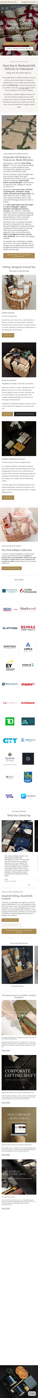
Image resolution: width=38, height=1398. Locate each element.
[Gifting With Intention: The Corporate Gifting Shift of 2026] (19, 1072)
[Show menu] (3, 8)
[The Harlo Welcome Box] (19, 1177)
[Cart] (35, 8)
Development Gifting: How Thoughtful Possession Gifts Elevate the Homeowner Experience (19, 1038)
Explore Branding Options (25, 414)
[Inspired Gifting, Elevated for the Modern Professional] (19, 1124)
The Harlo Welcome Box (8, 1197)
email (26, 88)
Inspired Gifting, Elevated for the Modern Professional (16, 1144)
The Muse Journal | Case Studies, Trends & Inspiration (19, 996)
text (23, 88)
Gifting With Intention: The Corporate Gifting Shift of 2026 (18, 1092)
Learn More (8, 497)
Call (20, 88)
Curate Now (8, 335)
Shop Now (7, 414)
